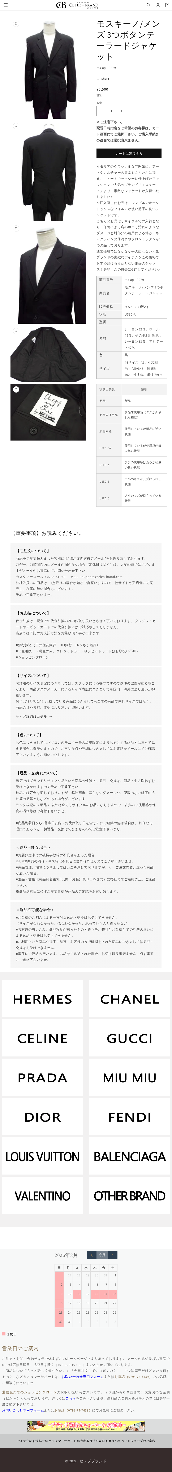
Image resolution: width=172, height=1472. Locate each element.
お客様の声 (113, 1441)
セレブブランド (93, 1461)
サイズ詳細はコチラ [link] (31, 716)
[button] (5, 5)
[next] (112, 1255)
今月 (102, 1255)
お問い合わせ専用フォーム (83, 1377)
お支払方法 (40, 1441)
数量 (99, 103)
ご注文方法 (24, 1441)
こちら (70, 1398)
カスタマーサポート (62, 1441)
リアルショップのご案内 (138, 1441)
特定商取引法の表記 (91, 1441)
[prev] (92, 1255)
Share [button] (105, 78)
